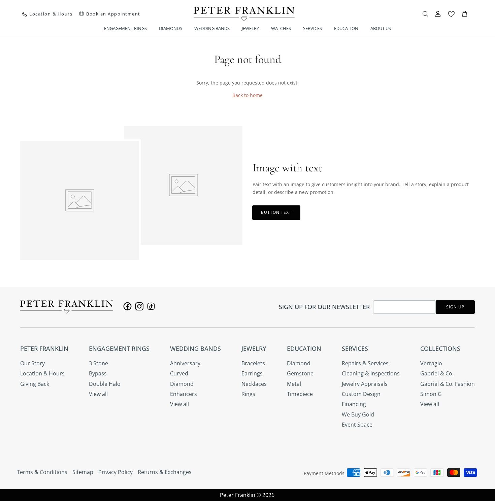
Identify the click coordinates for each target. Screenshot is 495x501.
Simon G (431, 394)
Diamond (182, 384)
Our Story (32, 363)
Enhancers (183, 394)
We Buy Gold (358, 414)
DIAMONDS (170, 28)
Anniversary (185, 363)
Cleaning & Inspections (371, 373)
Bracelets (253, 363)
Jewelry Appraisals (365, 384)
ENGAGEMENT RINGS (125, 28)
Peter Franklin (237, 495)
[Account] (437, 13)
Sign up (455, 307)
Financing (354, 404)
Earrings (252, 373)
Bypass (98, 373)
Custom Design (361, 394)
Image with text (287, 168)
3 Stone (98, 363)
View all (98, 394)
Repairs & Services (365, 363)
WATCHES (281, 28)
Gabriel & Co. (437, 373)
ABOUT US (380, 28)
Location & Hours (42, 373)
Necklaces (254, 384)
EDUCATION (346, 28)
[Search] (425, 13)
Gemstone (300, 373)
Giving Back (34, 384)
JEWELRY (250, 28)
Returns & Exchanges (165, 472)
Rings (248, 394)
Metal (294, 384)
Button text (276, 212)
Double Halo (105, 384)
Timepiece (300, 394)
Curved (179, 373)
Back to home (247, 95)
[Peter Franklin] (244, 14)
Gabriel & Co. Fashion (447, 384)
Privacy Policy (115, 472)
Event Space (357, 424)
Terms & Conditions (42, 472)
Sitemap (82, 472)
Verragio (431, 363)
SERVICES (312, 28)
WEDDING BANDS (212, 28)
